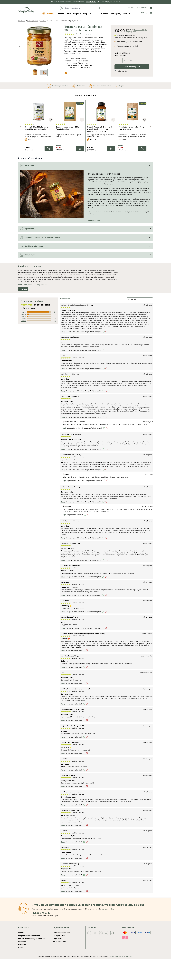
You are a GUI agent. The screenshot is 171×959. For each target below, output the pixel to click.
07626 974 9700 (91, 2)
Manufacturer (30, 255)
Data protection (59, 935)
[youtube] (101, 933)
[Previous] (19, 46)
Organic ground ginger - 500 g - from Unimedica (68, 128)
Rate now (23, 289)
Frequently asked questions (29, 935)
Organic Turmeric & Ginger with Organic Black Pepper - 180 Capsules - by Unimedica (99, 129)
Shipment (22, 941)
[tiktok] (106, 933)
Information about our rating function (32, 284)
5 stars (23, 312)
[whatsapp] (112, 933)
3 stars (23, 316)
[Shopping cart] (151, 13)
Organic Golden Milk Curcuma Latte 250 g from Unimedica (36, 128)
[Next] (58, 46)
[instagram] (95, 933)
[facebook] (89, 933)
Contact (143, 8)
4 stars (23, 314)
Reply (63, 332)
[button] (20, 126)
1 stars (23, 321)
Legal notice (58, 938)
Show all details (93, 220)
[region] (39, 50)
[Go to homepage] (26, 10)
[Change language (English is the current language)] (151, 7)
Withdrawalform (59, 941)
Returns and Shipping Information (31, 938)
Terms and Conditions (61, 932)
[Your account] (146, 13)
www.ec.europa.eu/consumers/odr (121, 956)
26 (55, 312)
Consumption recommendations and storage (42, 237)
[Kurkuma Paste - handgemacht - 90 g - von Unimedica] (39, 46)
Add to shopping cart (132, 67)
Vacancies (22, 944)
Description (29, 165)
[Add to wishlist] (51, 120)
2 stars (23, 318)
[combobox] (81, 8)
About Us (131, 8)
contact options (108, 909)
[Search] (63, 8)
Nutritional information (34, 246)
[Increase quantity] (131, 60)
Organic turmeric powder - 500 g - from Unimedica (131, 128)
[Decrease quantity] (125, 60)
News (138, 8)
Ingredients (29, 229)
